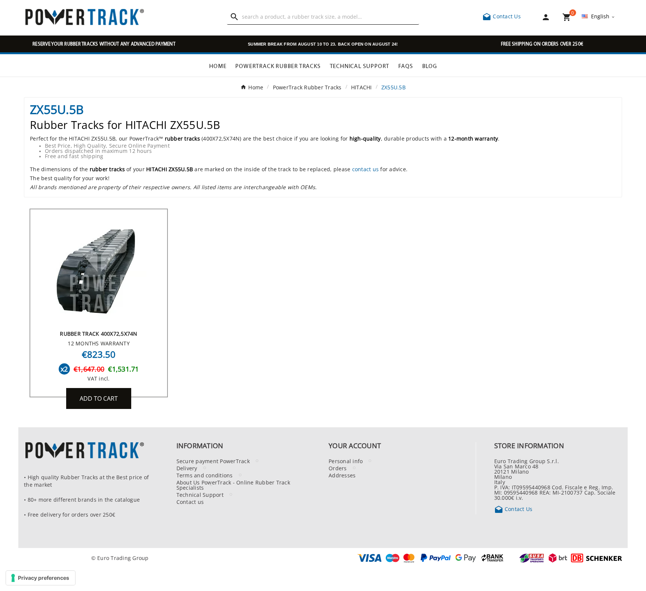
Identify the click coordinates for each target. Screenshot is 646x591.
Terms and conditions (204, 475)
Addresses (342, 475)
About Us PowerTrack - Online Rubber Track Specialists (233, 485)
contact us (365, 169)
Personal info (346, 461)
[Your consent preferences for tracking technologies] (40, 578)
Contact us (190, 501)
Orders (338, 468)
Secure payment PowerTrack (213, 461)
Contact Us (501, 16)
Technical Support (200, 494)
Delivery (186, 468)
